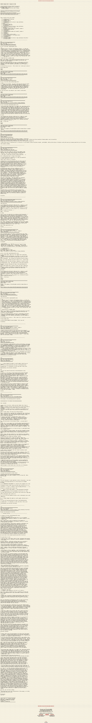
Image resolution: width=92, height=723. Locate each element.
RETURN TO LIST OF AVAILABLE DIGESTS (46, 0)
